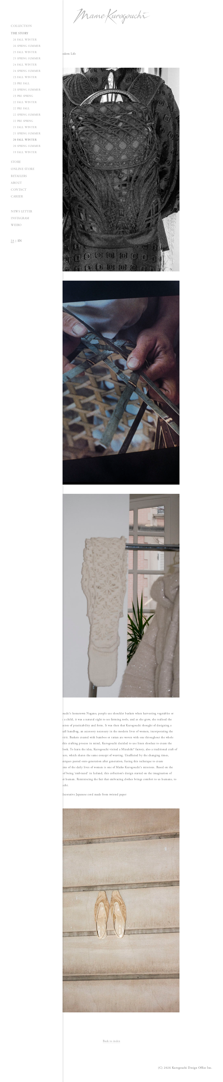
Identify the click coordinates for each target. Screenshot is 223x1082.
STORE (16, 162)
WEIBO (16, 225)
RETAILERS (19, 176)
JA (12, 241)
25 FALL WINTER (24, 52)
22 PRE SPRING (23, 121)
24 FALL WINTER (24, 65)
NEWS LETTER (21, 211)
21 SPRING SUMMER (26, 133)
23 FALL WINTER (24, 77)
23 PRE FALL (21, 83)
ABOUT (16, 183)
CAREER (17, 197)
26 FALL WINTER (24, 40)
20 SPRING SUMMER (26, 146)
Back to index (111, 1041)
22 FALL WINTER (24, 102)
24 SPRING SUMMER (26, 71)
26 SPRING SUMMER (26, 46)
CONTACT (19, 190)
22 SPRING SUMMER (26, 115)
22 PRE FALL (21, 108)
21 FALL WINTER (24, 127)
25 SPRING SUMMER (26, 58)
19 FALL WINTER (24, 152)
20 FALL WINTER (24, 140)
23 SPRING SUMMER (26, 90)
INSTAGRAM (20, 218)
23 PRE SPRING (23, 96)
